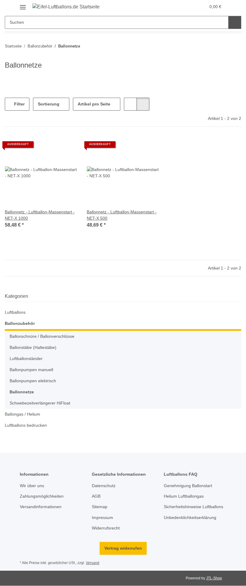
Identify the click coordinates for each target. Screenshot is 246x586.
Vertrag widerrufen (123, 548)
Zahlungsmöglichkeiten (42, 496)
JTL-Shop (214, 578)
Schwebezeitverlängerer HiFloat (40, 403)
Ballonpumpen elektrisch (33, 380)
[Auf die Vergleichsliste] (67, 146)
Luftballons (15, 312)
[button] (188, 7)
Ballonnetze (22, 391)
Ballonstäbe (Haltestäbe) (33, 347)
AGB (96, 496)
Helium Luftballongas (184, 496)
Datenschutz (104, 485)
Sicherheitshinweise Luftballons (193, 506)
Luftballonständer (26, 358)
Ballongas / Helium (22, 414)
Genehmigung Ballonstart (188, 485)
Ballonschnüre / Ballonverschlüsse (42, 336)
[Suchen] (234, 22)
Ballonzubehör (20, 323)
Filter (19, 104)
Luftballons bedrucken (26, 425)
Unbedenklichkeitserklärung (190, 517)
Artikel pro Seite (94, 104)
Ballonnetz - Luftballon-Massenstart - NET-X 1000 (40, 215)
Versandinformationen (41, 506)
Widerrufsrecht (106, 528)
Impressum (102, 517)
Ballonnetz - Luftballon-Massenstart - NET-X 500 (122, 215)
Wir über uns (32, 485)
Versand (92, 563)
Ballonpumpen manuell (31, 369)
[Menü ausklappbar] (23, 5)
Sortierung (48, 104)
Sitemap (99, 506)
